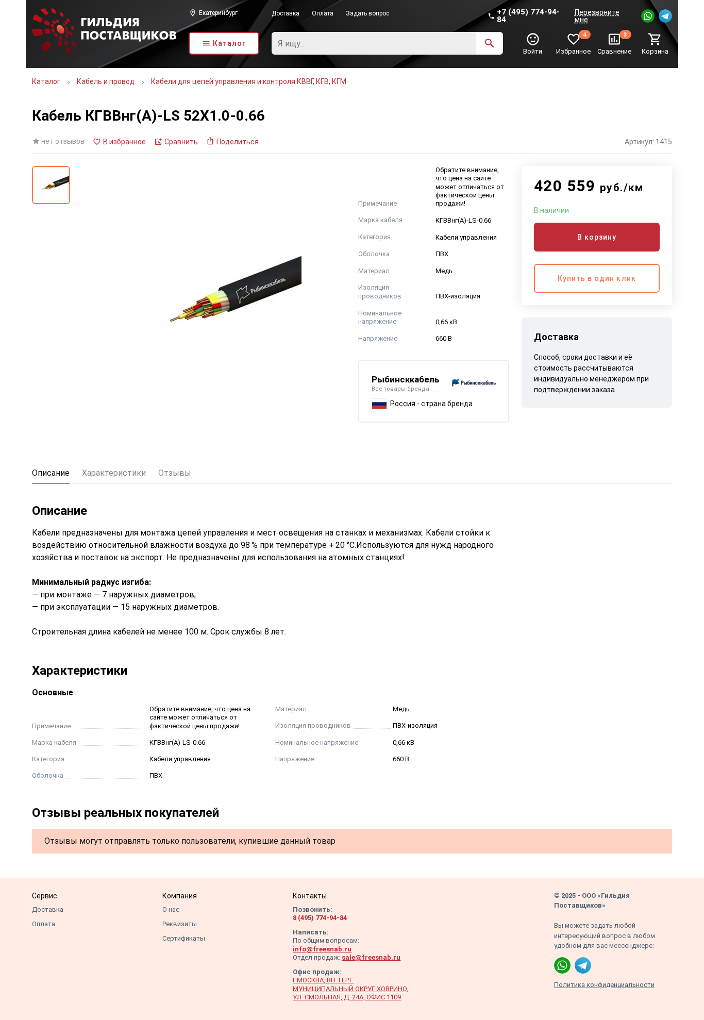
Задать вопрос (367, 13)
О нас (170, 909)
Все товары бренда (400, 389)
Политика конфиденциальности (604, 985)
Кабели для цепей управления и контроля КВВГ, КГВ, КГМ (248, 81)
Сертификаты (183, 938)
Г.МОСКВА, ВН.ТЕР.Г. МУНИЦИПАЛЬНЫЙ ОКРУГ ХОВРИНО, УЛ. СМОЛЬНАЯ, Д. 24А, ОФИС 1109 (350, 988)
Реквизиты (179, 924)
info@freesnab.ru (322, 949)
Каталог (46, 81)
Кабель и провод (106, 81)
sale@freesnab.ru (371, 957)
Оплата (322, 13)
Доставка (285, 13)
